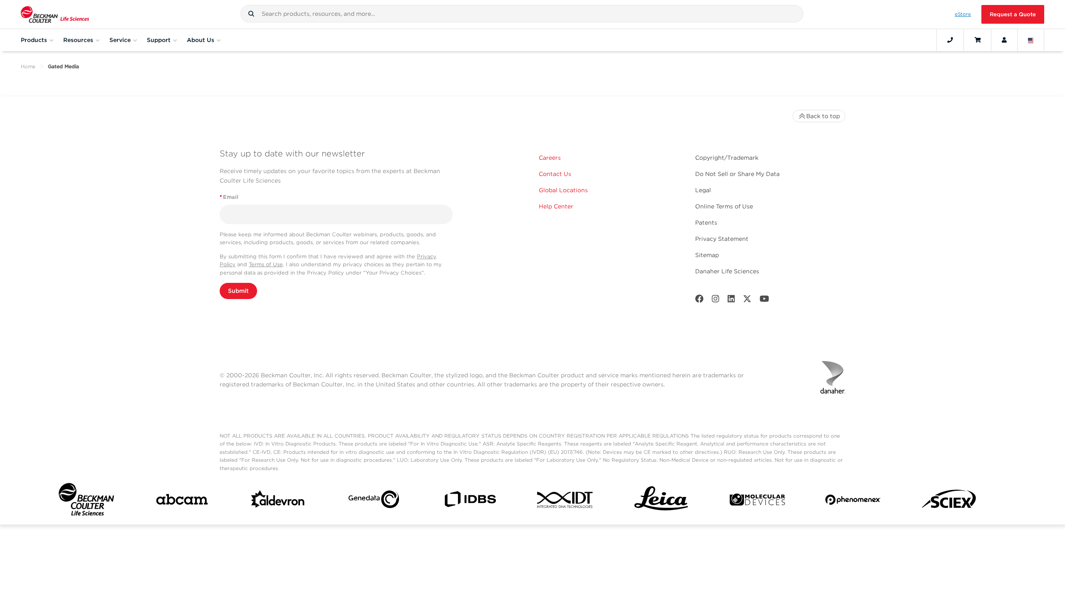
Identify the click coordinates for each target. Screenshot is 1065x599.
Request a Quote (1013, 14)
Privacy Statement (721, 238)
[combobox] (522, 13)
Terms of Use (266, 264)
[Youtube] (764, 300)
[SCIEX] (949, 501)
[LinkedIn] (731, 300)
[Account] (1004, 40)
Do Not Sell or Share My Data (737, 174)
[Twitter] (747, 300)
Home (28, 66)
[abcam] (182, 501)
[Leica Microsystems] (661, 501)
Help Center (556, 206)
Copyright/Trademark (726, 157)
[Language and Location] (1031, 40)
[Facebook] (699, 300)
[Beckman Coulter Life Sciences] (55, 14)
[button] (251, 13)
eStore (963, 14)
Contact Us (555, 174)
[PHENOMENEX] (853, 501)
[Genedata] (374, 501)
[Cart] (977, 40)
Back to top (823, 116)
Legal (703, 190)
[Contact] (950, 40)
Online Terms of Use (724, 206)
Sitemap (707, 255)
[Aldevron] (278, 501)
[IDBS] (470, 501)
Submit (238, 290)
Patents (706, 222)
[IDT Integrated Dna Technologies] (565, 501)
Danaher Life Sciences (727, 271)
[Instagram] (715, 300)
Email (229, 197)
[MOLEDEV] (757, 501)
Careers (550, 157)
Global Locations (563, 190)
